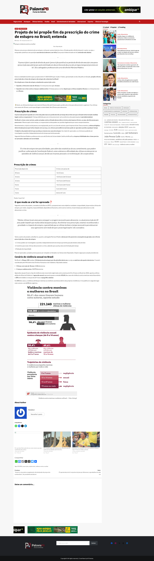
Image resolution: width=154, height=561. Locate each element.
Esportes (90, 22)
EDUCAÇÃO (115, 127)
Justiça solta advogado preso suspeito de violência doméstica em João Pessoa (127, 81)
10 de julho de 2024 (25, 40)
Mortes (127, 137)
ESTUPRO (19, 466)
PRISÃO (135, 139)
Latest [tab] (106, 27)
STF (105, 144)
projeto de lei (32, 466)
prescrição (25, 466)
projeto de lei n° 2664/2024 (44, 77)
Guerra (126, 130)
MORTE (123, 136)
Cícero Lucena (125, 124)
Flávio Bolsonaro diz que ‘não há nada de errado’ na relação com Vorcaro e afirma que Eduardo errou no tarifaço (128, 52)
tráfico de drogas (115, 144)
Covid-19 (106, 124)
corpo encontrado (133, 122)
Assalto (131, 120)
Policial (113, 114)
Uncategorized (122, 114)
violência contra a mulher (42, 466)
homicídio (117, 133)
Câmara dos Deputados (115, 124)
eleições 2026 (132, 127)
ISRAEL (123, 133)
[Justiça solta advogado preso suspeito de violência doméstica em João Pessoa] (109, 79)
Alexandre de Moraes (124, 120)
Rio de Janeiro (107, 141)
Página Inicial (17, 22)
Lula (118, 136)
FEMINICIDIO (121, 130)
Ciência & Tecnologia (101, 22)
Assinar (93, 543)
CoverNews (82, 558)
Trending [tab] (122, 27)
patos (132, 136)
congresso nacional (126, 122)
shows (137, 142)
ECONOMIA (107, 127)
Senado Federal (123, 142)
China (120, 122)
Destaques (27, 22)
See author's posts (36, 414)
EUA (116, 130)
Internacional (81, 22)
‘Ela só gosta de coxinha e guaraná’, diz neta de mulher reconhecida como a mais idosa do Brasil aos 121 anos (128, 66)
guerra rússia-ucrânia (133, 130)
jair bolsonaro (131, 133)
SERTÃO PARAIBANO (131, 141)
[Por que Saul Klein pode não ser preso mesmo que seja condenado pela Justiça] (28, 439)
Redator (17, 40)
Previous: (32, 472)
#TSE (105, 120)
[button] (140, 21)
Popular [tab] (114, 27)
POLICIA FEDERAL (109, 139)
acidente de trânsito (112, 120)
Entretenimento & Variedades (66, 22)
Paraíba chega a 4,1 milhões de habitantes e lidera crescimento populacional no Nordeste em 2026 (126, 37)
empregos (106, 130)
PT (138, 139)
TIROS (110, 144)
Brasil (53, 22)
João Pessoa (109, 136)
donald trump (134, 124)
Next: (80, 472)
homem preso (108, 133)
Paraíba (47, 22)
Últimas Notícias (37, 22)
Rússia (112, 142)
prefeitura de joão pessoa (124, 139)
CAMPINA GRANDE (111, 122)
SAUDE (116, 142)
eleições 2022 (123, 127)
